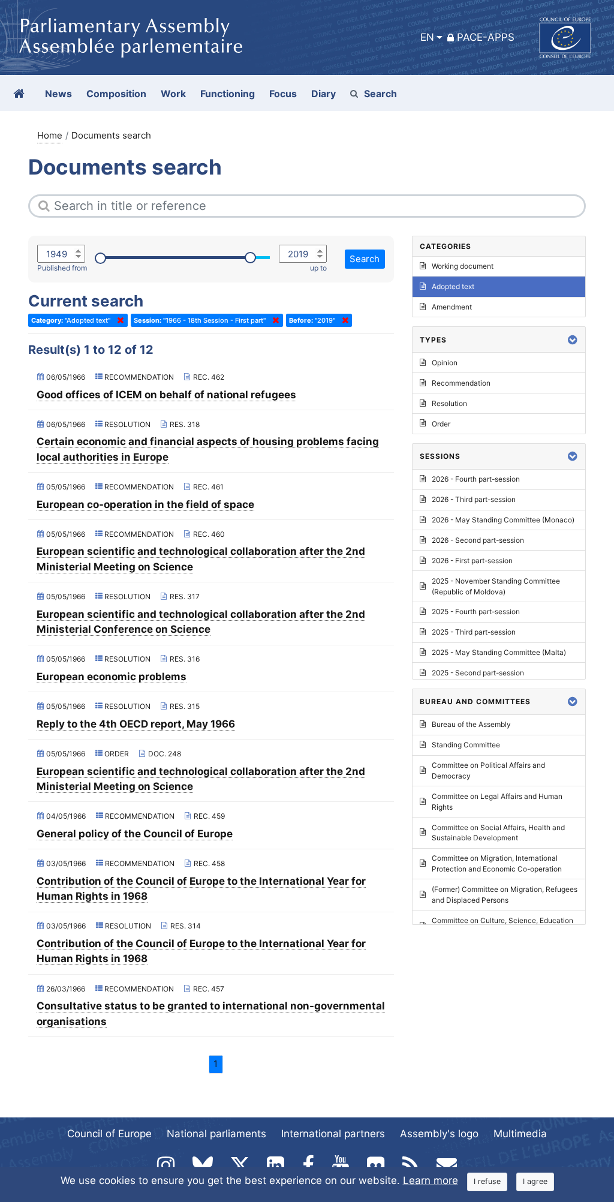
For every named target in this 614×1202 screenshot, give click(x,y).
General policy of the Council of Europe (135, 834)
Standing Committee (466, 744)
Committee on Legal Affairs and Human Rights (497, 802)
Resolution (449, 403)
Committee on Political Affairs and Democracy (488, 770)
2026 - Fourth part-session (476, 478)
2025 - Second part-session (478, 672)
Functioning (227, 94)
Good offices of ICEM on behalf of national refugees (166, 395)
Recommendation (461, 382)
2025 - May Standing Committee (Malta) (499, 652)
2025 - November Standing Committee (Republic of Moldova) (496, 586)
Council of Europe (109, 1134)
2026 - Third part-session (474, 499)
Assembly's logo (439, 1134)
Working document (462, 266)
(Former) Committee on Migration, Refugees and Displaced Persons (504, 894)
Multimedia (520, 1134)
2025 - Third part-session (474, 631)
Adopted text (453, 286)
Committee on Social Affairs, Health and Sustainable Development (498, 833)
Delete (118, 320)
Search (380, 94)
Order (441, 423)
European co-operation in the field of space (145, 504)
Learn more (430, 1180)
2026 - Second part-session (478, 540)
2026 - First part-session (472, 560)
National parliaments (216, 1134)
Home (49, 135)
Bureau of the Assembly (471, 724)
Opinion (445, 362)
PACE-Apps (485, 37)
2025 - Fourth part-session (476, 611)
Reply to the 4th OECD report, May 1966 (136, 724)
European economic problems (111, 677)
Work (173, 94)
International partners (333, 1134)
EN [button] (427, 37)
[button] (572, 340)
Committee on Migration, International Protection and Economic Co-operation (497, 863)
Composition (116, 94)
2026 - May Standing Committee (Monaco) (503, 519)
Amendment (452, 306)
